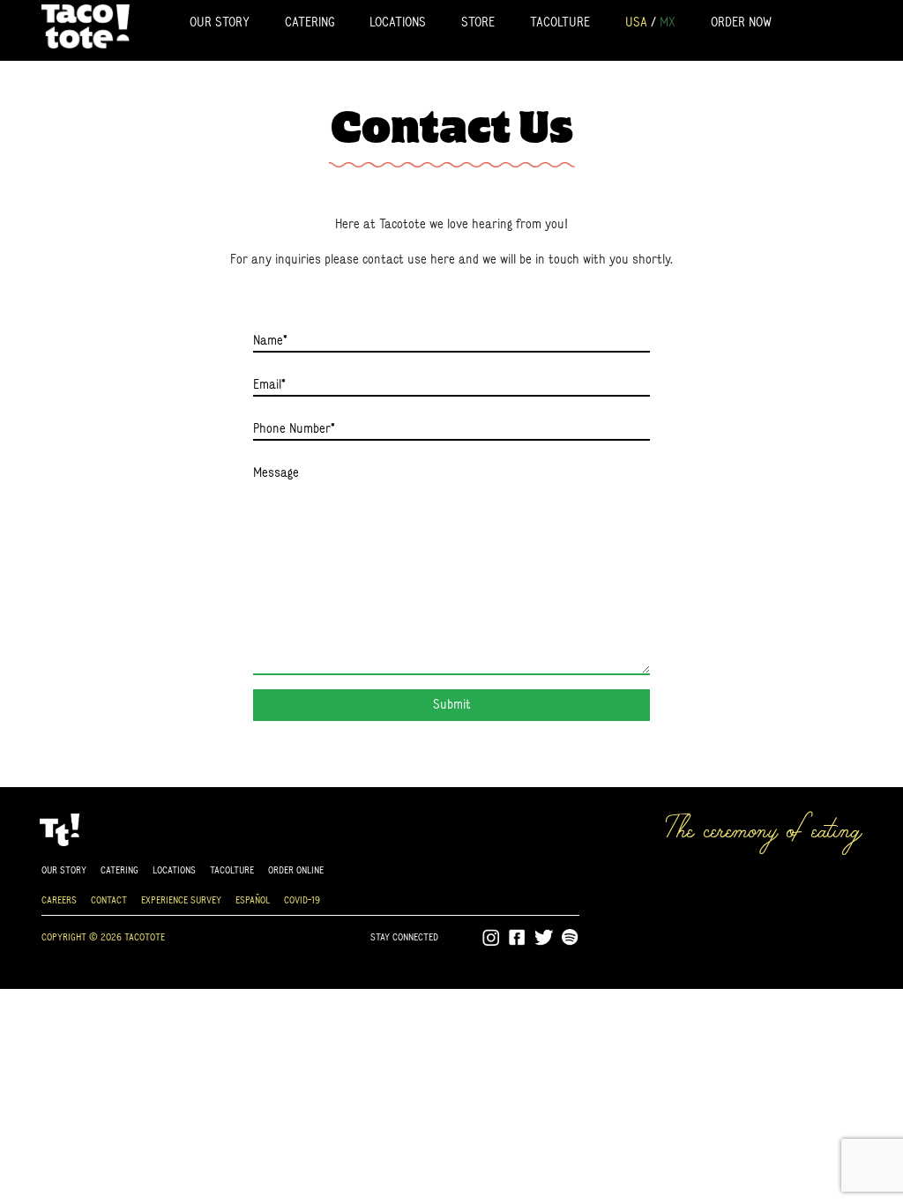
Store (478, 21)
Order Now (741, 21)
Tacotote (85, 25)
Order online (296, 869)
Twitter (544, 938)
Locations (397, 21)
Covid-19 (302, 899)
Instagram (491, 938)
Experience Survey (181, 899)
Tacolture (560, 21)
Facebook (517, 938)
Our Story (220, 21)
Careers (59, 899)
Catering (309, 21)
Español (252, 899)
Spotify (570, 938)
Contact (109, 899)
